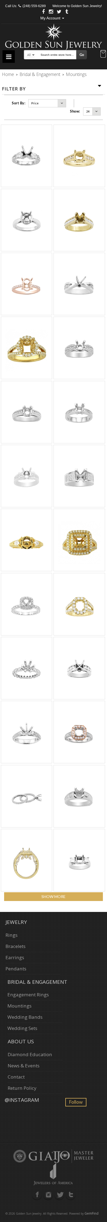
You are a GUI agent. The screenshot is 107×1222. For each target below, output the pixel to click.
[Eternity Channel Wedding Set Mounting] (26, 796)
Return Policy (22, 1088)
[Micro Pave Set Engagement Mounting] (26, 732)
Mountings (19, 1006)
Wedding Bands (25, 1017)
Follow (76, 1102)
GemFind (91, 1213)
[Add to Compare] (32, 156)
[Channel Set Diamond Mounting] (79, 156)
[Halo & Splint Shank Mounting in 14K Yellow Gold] (79, 604)
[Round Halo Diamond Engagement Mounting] (26, 220)
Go (82, 54)
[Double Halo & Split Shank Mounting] (79, 540)
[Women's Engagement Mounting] (26, 540)
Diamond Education (30, 1054)
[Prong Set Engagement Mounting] (26, 476)
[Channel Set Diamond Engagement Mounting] (79, 220)
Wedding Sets (22, 1028)
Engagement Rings (28, 994)
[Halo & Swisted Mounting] (26, 860)
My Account (50, 18)
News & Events (24, 1065)
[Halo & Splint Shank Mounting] (26, 348)
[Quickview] (26, 156)
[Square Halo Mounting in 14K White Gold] (26, 604)
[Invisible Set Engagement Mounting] (79, 476)
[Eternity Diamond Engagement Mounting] (26, 668)
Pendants (15, 968)
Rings (11, 935)
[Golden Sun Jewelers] (53, 36)
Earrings (14, 957)
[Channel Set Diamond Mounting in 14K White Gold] (26, 412)
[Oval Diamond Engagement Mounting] (26, 284)
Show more (53, 896)
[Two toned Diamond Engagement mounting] (79, 732)
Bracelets (15, 946)
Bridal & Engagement (39, 74)
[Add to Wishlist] (20, 156)
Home (8, 74)
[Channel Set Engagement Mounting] (79, 412)
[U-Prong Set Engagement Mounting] (26, 156)
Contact (16, 1077)
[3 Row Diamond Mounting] (79, 348)
